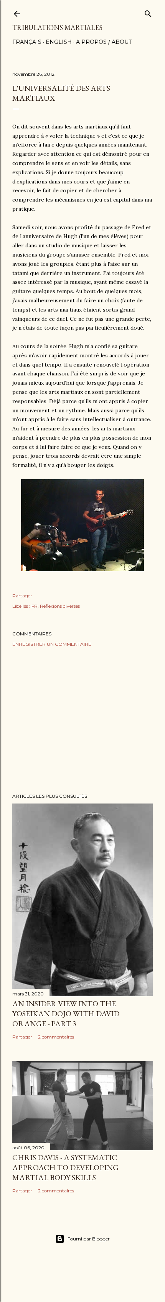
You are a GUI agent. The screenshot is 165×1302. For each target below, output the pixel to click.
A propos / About (104, 41)
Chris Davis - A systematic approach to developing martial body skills (65, 1167)
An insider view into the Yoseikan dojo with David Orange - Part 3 (65, 1014)
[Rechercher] (148, 12)
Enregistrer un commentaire (51, 644)
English (59, 41)
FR (34, 606)
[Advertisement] (82, 720)
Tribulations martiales (57, 27)
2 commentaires (56, 1037)
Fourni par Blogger (89, 1239)
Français (26, 41)
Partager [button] (22, 595)
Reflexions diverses (60, 606)
